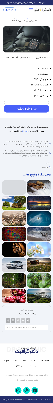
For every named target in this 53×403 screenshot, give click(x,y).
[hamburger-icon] (31, 10)
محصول (17, 19)
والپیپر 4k (25, 131)
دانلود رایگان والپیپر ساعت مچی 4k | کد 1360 (28, 58)
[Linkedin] (35, 390)
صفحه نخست (31, 19)
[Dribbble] (26, 390)
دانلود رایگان (24, 108)
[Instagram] (18, 390)
